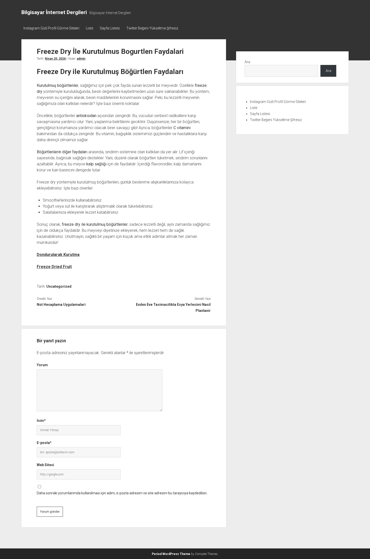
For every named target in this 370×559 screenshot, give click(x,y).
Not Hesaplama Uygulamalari (61, 305)
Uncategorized (58, 286)
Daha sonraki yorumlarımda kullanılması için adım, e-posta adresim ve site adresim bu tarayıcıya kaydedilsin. (122, 493)
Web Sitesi (45, 465)
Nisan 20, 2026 (55, 58)
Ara (247, 62)
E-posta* (44, 443)
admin (81, 58)
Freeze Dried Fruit (54, 266)
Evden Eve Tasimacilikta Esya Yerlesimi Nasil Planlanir (173, 308)
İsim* (41, 421)
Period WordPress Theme (171, 554)
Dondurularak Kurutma (58, 254)
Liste (89, 28)
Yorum (42, 365)
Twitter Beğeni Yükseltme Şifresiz (152, 28)
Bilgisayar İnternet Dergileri (54, 12)
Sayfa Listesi (110, 28)
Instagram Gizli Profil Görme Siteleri (51, 28)
